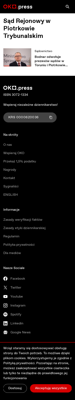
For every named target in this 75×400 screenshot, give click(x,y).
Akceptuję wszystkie (51, 388)
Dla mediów (12, 253)
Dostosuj (15, 388)
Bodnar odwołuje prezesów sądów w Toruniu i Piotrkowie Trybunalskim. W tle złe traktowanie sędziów (53, 61)
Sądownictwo (43, 51)
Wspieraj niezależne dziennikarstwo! (30, 105)
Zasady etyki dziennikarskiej (24, 228)
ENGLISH (10, 195)
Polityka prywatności (19, 245)
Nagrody (9, 170)
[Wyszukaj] (67, 6)
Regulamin (11, 236)
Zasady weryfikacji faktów (22, 220)
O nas (7, 145)
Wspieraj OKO (13, 153)
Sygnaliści (11, 186)
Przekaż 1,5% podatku (19, 161)
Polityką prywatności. (19, 363)
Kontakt (9, 178)
